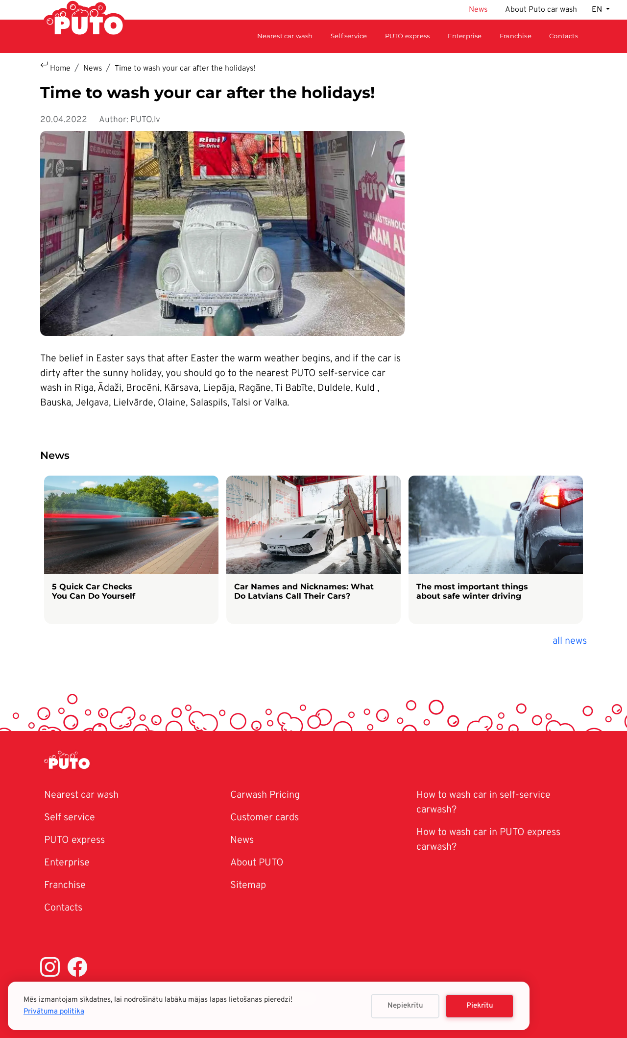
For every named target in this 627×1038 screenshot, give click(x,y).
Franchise (515, 36)
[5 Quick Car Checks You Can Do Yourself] (131, 550)
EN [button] (598, 10)
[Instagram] (50, 969)
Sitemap (248, 885)
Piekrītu (479, 1006)
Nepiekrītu (405, 1006)
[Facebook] (77, 969)
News (478, 10)
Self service (69, 817)
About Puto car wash (541, 10)
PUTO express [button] (407, 36)
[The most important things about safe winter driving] (496, 550)
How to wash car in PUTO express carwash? (488, 840)
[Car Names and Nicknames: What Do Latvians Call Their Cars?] (313, 550)
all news (570, 641)
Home (60, 69)
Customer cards (264, 817)
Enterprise (465, 36)
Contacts (563, 36)
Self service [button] (349, 36)
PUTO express (74, 840)
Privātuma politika (54, 1011)
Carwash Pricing (265, 795)
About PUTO (257, 863)
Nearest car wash (285, 36)
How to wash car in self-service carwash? (483, 802)
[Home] (70, 761)
